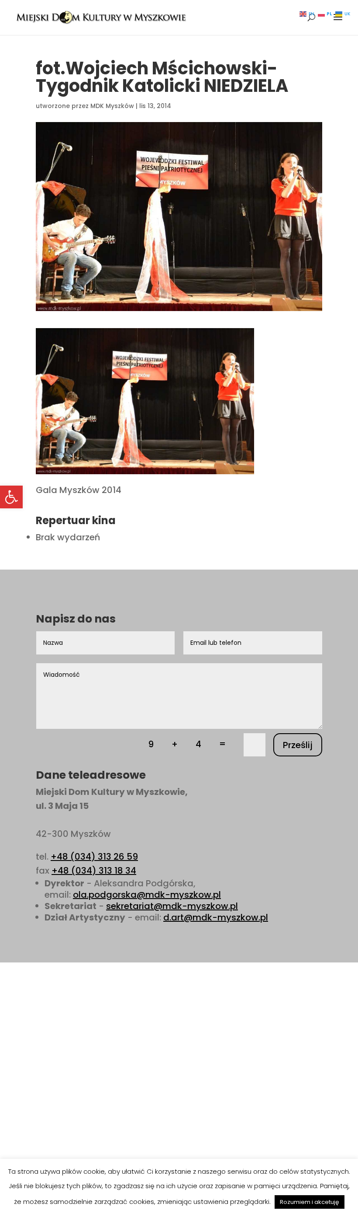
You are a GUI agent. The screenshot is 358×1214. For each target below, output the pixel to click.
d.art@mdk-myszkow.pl (215, 917)
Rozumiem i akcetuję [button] (309, 1202)
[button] (11, 497)
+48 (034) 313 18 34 (94, 870)
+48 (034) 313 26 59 (94, 856)
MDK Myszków (112, 105)
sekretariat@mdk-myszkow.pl (172, 906)
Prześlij (298, 745)
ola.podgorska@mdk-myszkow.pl (147, 895)
